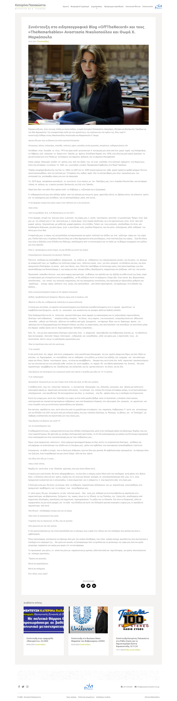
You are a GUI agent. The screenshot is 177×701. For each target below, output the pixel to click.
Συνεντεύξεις (43, 41)
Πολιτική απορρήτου (86, 697)
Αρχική (66, 6)
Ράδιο (127, 650)
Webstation (155, 697)
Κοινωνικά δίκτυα (133, 6)
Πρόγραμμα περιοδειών (114, 6)
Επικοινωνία (147, 6)
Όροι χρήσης (71, 697)
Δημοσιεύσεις (96, 6)
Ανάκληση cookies (103, 697)
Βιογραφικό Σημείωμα (80, 6)
